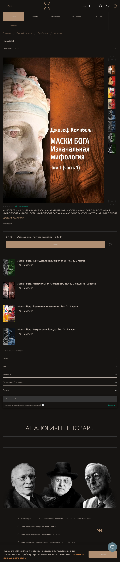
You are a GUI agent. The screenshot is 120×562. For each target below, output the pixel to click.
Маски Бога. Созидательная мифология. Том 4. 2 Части (51, 261)
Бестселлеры (76, 16)
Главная (7, 33)
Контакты (71, 542)
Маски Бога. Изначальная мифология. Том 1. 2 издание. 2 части (56, 284)
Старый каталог (24, 33)
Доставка (13, 25)
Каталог (13, 16)
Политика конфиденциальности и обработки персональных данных (63, 518)
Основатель (55, 16)
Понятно (102, 554)
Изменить (24, 399)
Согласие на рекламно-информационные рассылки (39, 534)
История (58, 33)
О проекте (34, 16)
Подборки (98, 16)
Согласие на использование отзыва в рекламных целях (40, 542)
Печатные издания (10, 48)
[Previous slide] (112, 59)
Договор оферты (24, 518)
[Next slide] (112, 201)
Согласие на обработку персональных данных (37, 526)
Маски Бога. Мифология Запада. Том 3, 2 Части (46, 329)
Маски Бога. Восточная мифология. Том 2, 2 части (47, 306)
